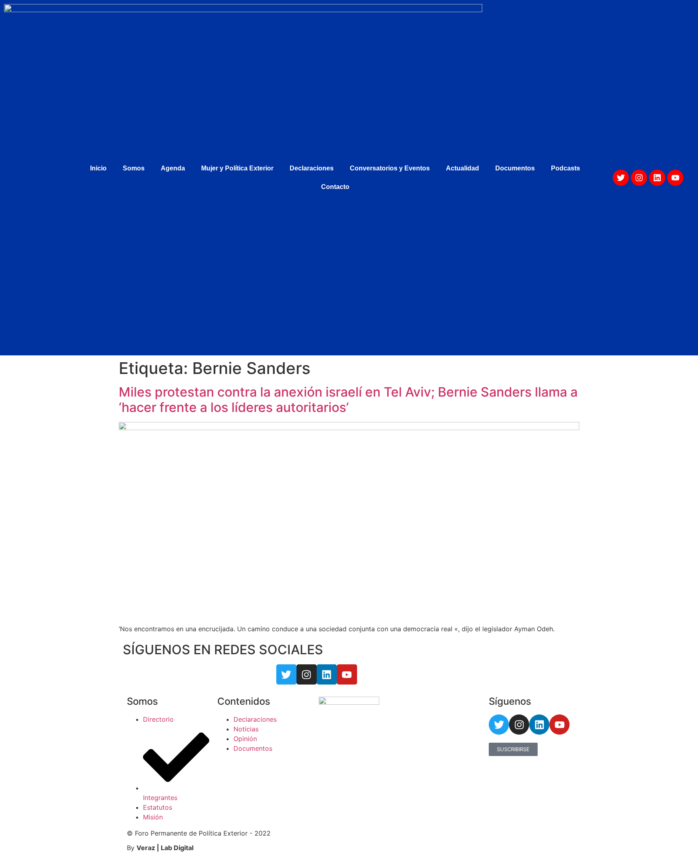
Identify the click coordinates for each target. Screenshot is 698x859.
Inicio (98, 168)
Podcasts (565, 168)
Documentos (515, 168)
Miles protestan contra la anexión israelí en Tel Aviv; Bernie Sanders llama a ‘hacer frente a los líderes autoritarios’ (348, 399)
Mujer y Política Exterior (237, 168)
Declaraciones (312, 168)
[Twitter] (621, 178)
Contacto (335, 186)
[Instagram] (639, 178)
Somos (134, 168)
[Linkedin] (657, 178)
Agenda (173, 168)
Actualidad (462, 168)
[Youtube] (675, 178)
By (160, 848)
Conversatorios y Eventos (390, 168)
